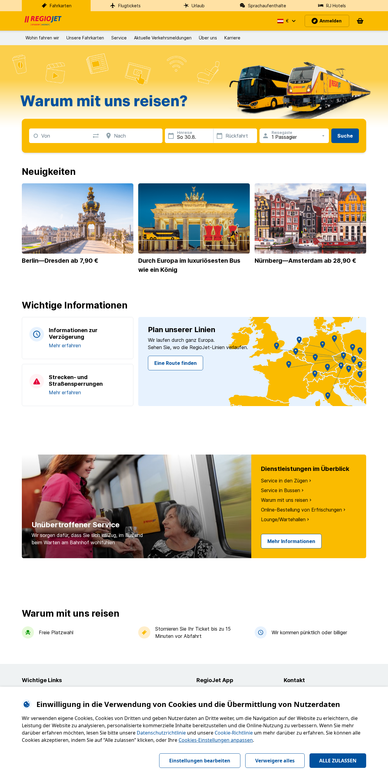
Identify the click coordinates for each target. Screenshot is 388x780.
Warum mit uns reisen (284, 500)
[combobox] (41, 135)
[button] (286, 21)
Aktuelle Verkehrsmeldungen (163, 37)
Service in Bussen (280, 490)
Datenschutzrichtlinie (161, 732)
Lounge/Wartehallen (283, 519)
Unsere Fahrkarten (85, 37)
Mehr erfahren (65, 345)
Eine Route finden (175, 363)
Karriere (232, 37)
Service (119, 37)
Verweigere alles (275, 760)
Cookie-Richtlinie (234, 732)
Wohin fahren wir (42, 37)
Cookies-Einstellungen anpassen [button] (216, 740)
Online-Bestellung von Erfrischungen (301, 510)
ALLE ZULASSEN (337, 760)
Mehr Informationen (291, 541)
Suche (345, 136)
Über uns (208, 37)
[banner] (43, 21)
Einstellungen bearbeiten (199, 760)
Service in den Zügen (284, 481)
